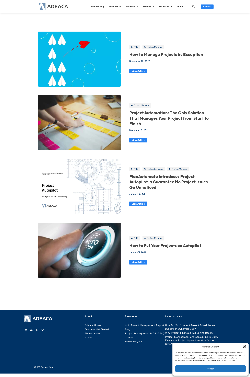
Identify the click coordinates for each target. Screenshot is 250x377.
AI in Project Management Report (144, 325)
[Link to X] (26, 330)
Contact (207, 6)
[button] (244, 346)
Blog (127, 329)
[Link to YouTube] (31, 330)
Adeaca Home (93, 325)
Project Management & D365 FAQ (144, 333)
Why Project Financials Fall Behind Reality (189, 332)
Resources (164, 6)
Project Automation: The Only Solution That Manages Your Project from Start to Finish (169, 118)
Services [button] (147, 6)
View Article (138, 71)
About (180, 6)
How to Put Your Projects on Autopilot (165, 245)
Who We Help (97, 6)
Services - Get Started (97, 329)
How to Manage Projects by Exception (166, 54)
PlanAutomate (92, 333)
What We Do (115, 6)
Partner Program (133, 341)
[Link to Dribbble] (37, 330)
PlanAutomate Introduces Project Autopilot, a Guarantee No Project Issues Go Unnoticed (168, 182)
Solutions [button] (130, 6)
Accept (210, 368)
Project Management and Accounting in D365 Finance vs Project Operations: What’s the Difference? (191, 340)
